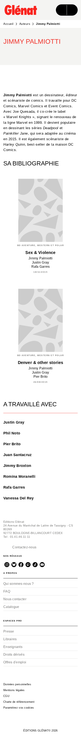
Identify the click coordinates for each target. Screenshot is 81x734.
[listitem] (6, 564)
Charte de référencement (18, 701)
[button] (54, 53)
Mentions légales (14, 690)
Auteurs (24, 23)
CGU (6, 696)
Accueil (8, 23)
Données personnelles (17, 684)
